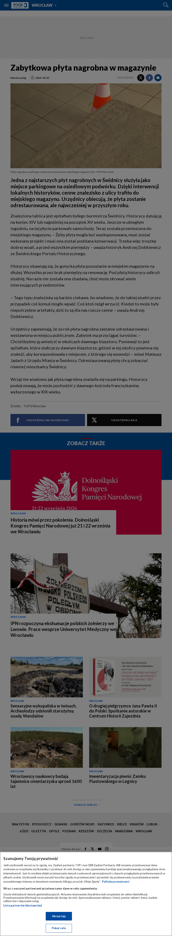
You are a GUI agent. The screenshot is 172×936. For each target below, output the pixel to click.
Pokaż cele (59, 928)
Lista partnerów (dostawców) (22, 905)
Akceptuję (59, 916)
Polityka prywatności (115, 881)
